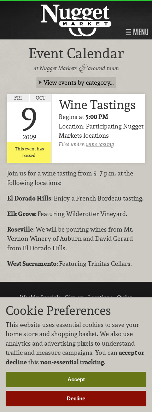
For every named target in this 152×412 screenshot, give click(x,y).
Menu (139, 32)
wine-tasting (100, 144)
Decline (76, 398)
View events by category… (78, 82)
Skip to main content (33, 6)
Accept (76, 379)
